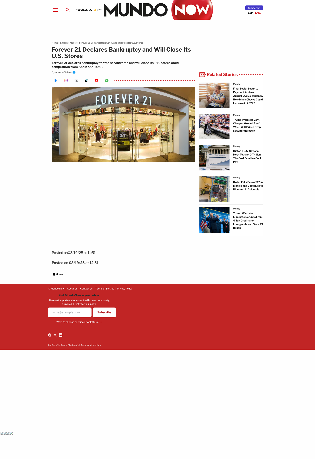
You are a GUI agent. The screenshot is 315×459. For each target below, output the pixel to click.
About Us (72, 288)
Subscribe (254, 7)
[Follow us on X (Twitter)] (55, 335)
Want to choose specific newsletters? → (79, 321)
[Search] (67, 10)
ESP (250, 12)
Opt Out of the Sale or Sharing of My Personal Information (74, 345)
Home (55, 42)
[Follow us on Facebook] (49, 335)
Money (73, 42)
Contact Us (86, 288)
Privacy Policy (124, 288)
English (64, 42)
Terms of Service (104, 288)
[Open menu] (56, 10)
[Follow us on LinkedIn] (60, 335)
